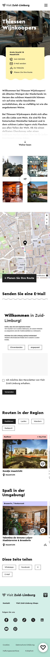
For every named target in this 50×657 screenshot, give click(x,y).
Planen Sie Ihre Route (23, 72)
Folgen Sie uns (8, 612)
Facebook (25, 567)
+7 (25, 179)
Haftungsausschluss (11, 651)
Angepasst (35, 347)
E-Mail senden (20, 64)
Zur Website (19, 68)
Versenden (9, 392)
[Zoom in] (47, 215)
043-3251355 (19, 59)
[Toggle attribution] (47, 275)
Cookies (6, 645)
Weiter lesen (25, 145)
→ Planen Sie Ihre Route (19, 278)
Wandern (38, 421)
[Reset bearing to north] (47, 223)
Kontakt (6, 603)
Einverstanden (16, 347)
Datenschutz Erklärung (25, 645)
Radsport (8, 428)
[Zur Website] (45, 545)
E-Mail (7, 574)
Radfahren (9, 421)
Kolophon (29, 651)
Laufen (23, 421)
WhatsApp (9, 567)
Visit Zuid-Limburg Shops (27, 603)
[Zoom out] (47, 219)
